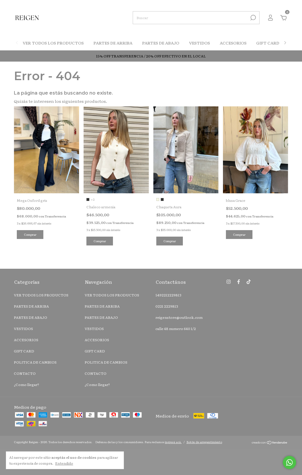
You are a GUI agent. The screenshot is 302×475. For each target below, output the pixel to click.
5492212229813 (168, 295)
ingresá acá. (173, 442)
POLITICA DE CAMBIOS (35, 362)
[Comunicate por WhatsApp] (289, 462)
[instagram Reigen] (228, 281)
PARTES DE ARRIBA (112, 43)
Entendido (64, 463)
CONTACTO (25, 373)
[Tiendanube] (269, 443)
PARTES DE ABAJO (160, 43)
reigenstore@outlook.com (179, 317)
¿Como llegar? (26, 384)
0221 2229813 (166, 306)
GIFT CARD (267, 43)
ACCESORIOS (233, 43)
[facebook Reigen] (238, 281)
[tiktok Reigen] (248, 281)
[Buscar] (252, 18)
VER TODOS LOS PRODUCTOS (53, 43)
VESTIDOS (199, 43)
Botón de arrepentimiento (204, 442)
